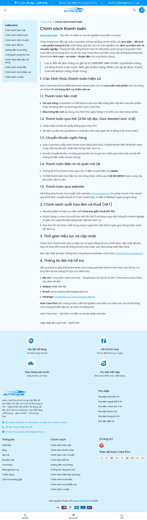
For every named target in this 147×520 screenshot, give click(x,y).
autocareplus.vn (100, 193)
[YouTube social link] (127, 458)
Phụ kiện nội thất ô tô (108, 396)
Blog (4, 450)
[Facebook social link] (101, 458)
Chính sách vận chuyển (17, 40)
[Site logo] (73, 9)
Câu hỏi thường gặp (12, 479)
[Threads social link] (122, 458)
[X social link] (106, 458)
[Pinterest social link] (132, 458)
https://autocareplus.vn (129, 253)
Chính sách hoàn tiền (15, 67)
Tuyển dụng (8, 474)
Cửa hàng (7, 464)
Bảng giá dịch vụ (10, 469)
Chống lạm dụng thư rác (17, 54)
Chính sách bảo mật (15, 30)
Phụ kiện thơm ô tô (107, 411)
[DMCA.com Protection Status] (115, 445)
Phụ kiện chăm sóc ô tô (110, 406)
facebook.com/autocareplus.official (74, 296)
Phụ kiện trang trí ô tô (108, 416)
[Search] (134, 10)
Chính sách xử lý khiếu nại (18, 72)
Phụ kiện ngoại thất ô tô (110, 401)
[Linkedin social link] (137, 458)
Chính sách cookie (14, 77)
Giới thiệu (6, 445)
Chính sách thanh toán (16, 35)
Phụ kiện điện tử (106, 421)
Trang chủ (46, 22)
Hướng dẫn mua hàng (16, 49)
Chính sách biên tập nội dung (17, 61)
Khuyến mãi (8, 459)
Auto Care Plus (48, 35)
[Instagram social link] (117, 458)
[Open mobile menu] (5, 10)
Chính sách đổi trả (14, 45)
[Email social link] (112, 458)
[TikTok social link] (143, 458)
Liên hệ (5, 454)
